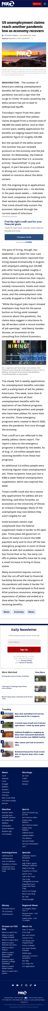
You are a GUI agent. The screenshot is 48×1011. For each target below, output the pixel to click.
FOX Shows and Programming (28, 942)
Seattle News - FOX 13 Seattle (29, 919)
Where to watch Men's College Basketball (8, 954)
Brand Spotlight (28, 899)
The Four (25, 860)
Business (5, 789)
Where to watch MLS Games (10, 972)
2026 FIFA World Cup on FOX (30, 813)
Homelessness (7, 858)
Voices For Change (29, 891)
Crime (4, 781)
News (34, 35)
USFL (24, 846)
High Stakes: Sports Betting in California (29, 864)
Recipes (25, 784)
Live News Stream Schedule (29, 949)
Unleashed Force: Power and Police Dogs (8, 869)
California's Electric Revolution (29, 857)
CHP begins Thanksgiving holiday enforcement (14, 687)
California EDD (7, 856)
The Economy (7, 911)
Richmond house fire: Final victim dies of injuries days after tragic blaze (30, 754)
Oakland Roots (27, 833)
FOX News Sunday (9, 800)
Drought (5, 784)
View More (40, 672)
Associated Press (25, 35)
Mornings (27, 772)
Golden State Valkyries (27, 829)
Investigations (9, 852)
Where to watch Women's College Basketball (8, 961)
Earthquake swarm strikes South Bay (15, 676)
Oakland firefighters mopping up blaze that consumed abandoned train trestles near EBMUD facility (30, 734)
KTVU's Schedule (28, 945)
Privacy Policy (26, 660)
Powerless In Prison (9, 864)
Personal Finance (8, 908)
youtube (17, 985)
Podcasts (5, 795)
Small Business (7, 914)
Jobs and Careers (28, 935)
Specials (26, 852)
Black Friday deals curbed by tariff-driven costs (17, 698)
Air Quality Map (7, 820)
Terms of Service (25, 662)
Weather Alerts (7, 812)
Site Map (25, 961)
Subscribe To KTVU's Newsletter (30, 957)
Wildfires (5, 787)
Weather (6, 809)
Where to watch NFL (9, 932)
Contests (25, 781)
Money (5, 905)
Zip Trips (25, 776)
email (13, 985)
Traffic (24, 778)
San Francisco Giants (30, 825)
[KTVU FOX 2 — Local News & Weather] (8, 3)
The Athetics (27, 838)
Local (4, 776)
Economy (19, 611)
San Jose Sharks (28, 841)
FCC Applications (28, 966)
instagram (26, 985)
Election (5, 803)
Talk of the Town (28, 876)
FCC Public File (27, 963)
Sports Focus (27, 874)
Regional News (30, 905)
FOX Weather (7, 834)
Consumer (6, 792)
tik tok (31, 985)
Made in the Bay (28, 868)
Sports (25, 809)
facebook (22, 985)
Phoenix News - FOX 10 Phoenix (30, 914)
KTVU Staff (26, 932)
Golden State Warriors (27, 821)
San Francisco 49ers (29, 817)
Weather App (7, 831)
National (5, 778)
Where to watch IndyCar (8, 948)
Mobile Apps (26, 953)
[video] (40, 678)
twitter (35, 985)
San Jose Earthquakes (30, 844)
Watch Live (37, 4)
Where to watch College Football (8, 936)
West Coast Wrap (8, 798)
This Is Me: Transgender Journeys (30, 880)
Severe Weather (8, 828)
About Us (27, 926)
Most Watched (9, 672)
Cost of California (8, 861)
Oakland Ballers (28, 835)
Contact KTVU (27, 938)
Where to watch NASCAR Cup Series (9, 944)
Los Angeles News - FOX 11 (29, 909)
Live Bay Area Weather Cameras (8, 816)
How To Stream (28, 929)
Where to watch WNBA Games (8, 967)
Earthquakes (6, 826)
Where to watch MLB (10, 940)
